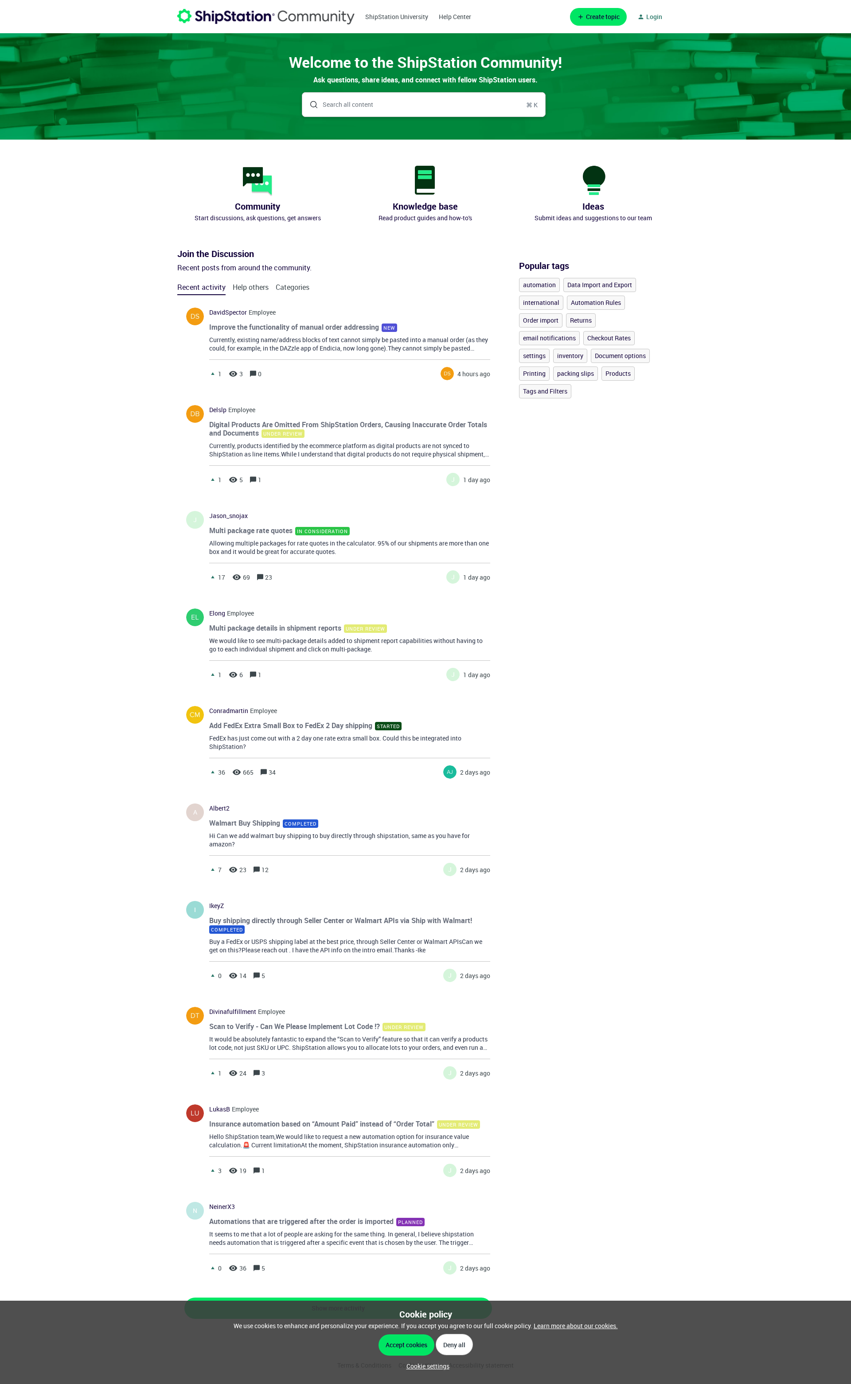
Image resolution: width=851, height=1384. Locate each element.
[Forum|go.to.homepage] (266, 16)
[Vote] (212, 373)
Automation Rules (596, 302)
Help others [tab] (251, 287)
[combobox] (424, 104)
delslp (217, 410)
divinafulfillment (232, 1012)
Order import (540, 320)
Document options (620, 355)
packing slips (575, 373)
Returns (581, 320)
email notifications (549, 338)
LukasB (219, 1109)
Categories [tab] (292, 287)
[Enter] (310, 104)
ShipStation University (396, 16)
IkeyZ (216, 906)
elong (217, 613)
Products (618, 373)
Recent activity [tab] (201, 287)
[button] (425, 1366)
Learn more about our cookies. (576, 1326)
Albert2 (219, 808)
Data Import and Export (599, 285)
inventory (570, 355)
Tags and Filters (545, 391)
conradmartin (228, 711)
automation (539, 285)
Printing (534, 373)
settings (534, 355)
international (541, 302)
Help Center (455, 16)
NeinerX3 (222, 1207)
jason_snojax (228, 516)
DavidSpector (228, 312)
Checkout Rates (609, 338)
